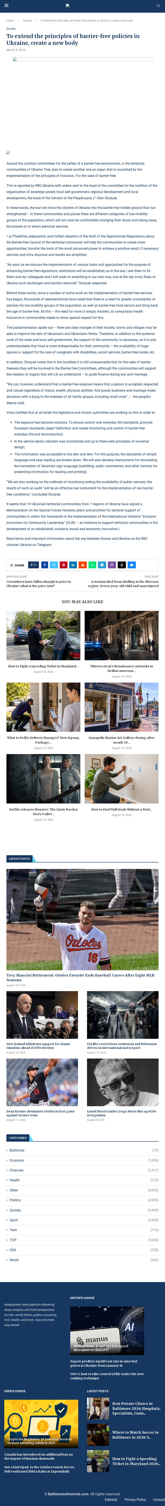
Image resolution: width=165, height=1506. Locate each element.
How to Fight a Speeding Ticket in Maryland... (43, 666)
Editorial (111, 1500)
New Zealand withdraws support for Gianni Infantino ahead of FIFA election (38, 1046)
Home (10, 20)
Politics (84, 1200)
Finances (84, 1170)
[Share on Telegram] (102, 564)
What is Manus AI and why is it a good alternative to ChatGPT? (100, 1348)
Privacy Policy (135, 1500)
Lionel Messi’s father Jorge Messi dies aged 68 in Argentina (121, 1113)
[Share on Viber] (112, 564)
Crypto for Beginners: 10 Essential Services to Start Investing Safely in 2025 (40, 1441)
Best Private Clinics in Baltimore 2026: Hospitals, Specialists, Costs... (136, 1408)
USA (84, 1250)
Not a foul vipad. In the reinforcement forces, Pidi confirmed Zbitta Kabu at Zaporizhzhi (39, 1469)
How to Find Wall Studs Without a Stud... (121, 809)
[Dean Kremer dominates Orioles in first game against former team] (42, 1082)
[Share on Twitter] (54, 564)
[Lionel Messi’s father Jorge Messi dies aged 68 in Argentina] (123, 1082)
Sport (84, 1220)
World (84, 1260)
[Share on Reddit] (83, 564)
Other (84, 1190)
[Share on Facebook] (44, 564)
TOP (84, 1240)
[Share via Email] (132, 564)
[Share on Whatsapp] (92, 564)
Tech (84, 1230)
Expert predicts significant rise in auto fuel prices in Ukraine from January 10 (103, 1363)
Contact (159, 1500)
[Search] (158, 6)
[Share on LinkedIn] (73, 564)
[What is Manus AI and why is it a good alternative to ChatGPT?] (107, 1331)
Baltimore (84, 1150)
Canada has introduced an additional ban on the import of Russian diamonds (38, 1457)
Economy (84, 1160)
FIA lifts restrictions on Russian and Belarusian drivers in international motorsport (122, 1046)
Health (84, 1180)
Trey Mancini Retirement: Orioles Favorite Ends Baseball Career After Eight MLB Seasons (80, 977)
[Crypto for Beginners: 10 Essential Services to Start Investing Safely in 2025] (41, 1424)
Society (27, 20)
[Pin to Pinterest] (63, 564)
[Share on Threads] (122, 564)
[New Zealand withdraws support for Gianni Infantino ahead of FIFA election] (42, 1015)
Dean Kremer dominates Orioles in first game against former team (40, 1113)
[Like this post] (34, 564)
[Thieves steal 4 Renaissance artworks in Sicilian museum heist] (122, 635)
